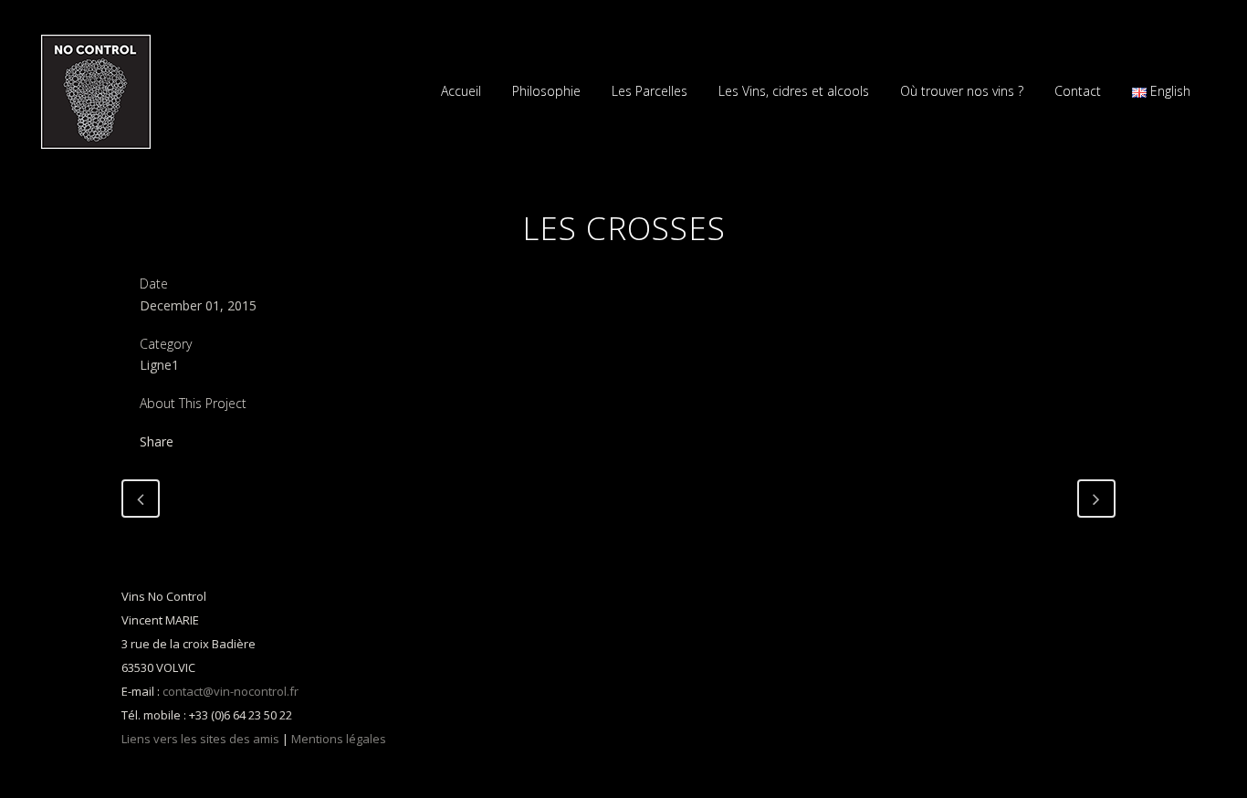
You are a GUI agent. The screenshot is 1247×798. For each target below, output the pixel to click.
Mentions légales (338, 738)
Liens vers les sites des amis (200, 738)
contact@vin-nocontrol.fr (230, 691)
